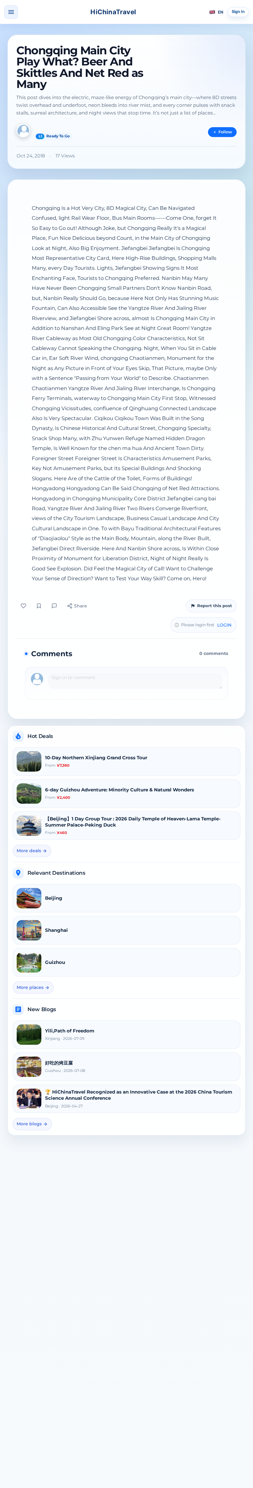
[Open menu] (11, 12)
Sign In (238, 11)
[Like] (23, 606)
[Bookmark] (39, 606)
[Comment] (54, 606)
